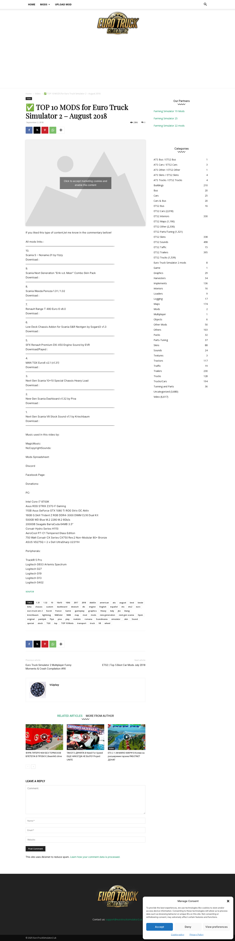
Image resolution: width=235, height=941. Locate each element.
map (77, 615)
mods (93, 615)
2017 (76, 602)
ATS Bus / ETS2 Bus (165, 159)
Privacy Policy (197, 934)
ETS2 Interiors (161, 216)
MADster (59, 615)
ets (122, 606)
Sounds (158, 350)
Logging (158, 298)
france (58, 611)
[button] (228, 901)
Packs (157, 334)
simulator (115, 619)
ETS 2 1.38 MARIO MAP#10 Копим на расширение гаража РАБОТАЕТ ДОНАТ (126, 756)
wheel (107, 623)
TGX (48, 623)
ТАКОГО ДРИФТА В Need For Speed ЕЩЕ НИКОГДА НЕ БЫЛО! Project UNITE (85, 756)
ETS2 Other (160, 226)
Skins (156, 345)
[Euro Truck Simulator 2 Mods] (117, 23)
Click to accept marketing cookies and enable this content (85, 183)
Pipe (52, 619)
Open (140, 615)
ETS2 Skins (160, 236)
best (132, 602)
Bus (156, 190)
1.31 (38, 602)
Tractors (158, 360)
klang (127, 611)
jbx (119, 611)
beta (29, 606)
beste (140, 602)
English (102, 606)
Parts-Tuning (161, 340)
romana (88, 619)
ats (114, 602)
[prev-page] (28, 766)
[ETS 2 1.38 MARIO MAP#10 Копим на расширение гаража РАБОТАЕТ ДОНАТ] (126, 737)
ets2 (130, 606)
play (68, 619)
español (114, 606)
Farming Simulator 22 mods (169, 125)
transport (81, 623)
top (55, 623)
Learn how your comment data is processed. (95, 856)
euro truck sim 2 (34, 611)
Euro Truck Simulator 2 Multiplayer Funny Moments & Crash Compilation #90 (48, 666)
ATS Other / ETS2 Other (167, 169)
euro (138, 606)
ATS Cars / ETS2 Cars (165, 164)
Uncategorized (162, 391)
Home (31, 4)
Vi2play (54, 684)
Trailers (158, 371)
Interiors (158, 288)
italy (112, 611)
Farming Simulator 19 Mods (169, 111)
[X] (37, 130)
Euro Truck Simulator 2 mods (170, 262)
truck (92, 623)
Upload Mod (63, 4)
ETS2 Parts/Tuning (164, 231)
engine (92, 606)
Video (38, 93)
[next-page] (33, 766)
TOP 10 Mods (67, 623)
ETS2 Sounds (161, 242)
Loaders (158, 293)
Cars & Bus (160, 200)
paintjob (42, 619)
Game (68, 611)
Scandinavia (102, 619)
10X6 (68, 602)
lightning (46, 615)
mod (85, 615)
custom (49, 606)
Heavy (103, 611)
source (30, 591)
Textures (158, 355)
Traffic (157, 365)
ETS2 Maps (160, 221)
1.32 (45, 602)
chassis (38, 606)
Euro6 (49, 611)
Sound (135, 619)
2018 (84, 602)
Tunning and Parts (164, 386)
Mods (43, 4)
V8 (100, 623)
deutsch (75, 606)
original (31, 619)
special (30, 623)
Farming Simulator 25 (166, 118)
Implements (160, 283)
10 (52, 602)
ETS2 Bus (159, 206)
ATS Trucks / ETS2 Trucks (168, 180)
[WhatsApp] (52, 130)
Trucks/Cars (160, 381)
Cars (156, 195)
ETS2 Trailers (161, 252)
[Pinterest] (44, 130)
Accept (159, 926)
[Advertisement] (117, 62)
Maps (157, 304)
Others (157, 329)
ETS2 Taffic (160, 247)
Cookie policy (177, 934)
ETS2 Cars (159, 211)
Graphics (158, 273)
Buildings (159, 185)
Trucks (157, 376)
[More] (61, 130)
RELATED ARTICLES (69, 715)
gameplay (79, 611)
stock (40, 623)
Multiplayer (160, 314)
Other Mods (160, 324)
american (104, 602)
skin (126, 619)
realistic (77, 619)
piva (60, 619)
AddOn (93, 602)
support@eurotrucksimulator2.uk (124, 919)
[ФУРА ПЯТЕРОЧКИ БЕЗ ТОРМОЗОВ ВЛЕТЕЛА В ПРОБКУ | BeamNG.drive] (44, 737)
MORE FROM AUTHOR (100, 715)
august (122, 602)
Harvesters (160, 278)
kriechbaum (33, 615)
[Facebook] (29, 130)
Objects (158, 319)
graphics (92, 611)
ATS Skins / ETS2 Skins (166, 175)
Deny (188, 926)
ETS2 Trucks (160, 257)
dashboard (62, 606)
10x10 (59, 602)
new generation (107, 615)
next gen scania (126, 615)
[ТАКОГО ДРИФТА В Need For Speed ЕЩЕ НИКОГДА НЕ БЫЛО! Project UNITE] (85, 737)
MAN (69, 615)
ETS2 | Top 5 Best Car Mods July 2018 (123, 665)
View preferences (216, 926)
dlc (83, 606)
